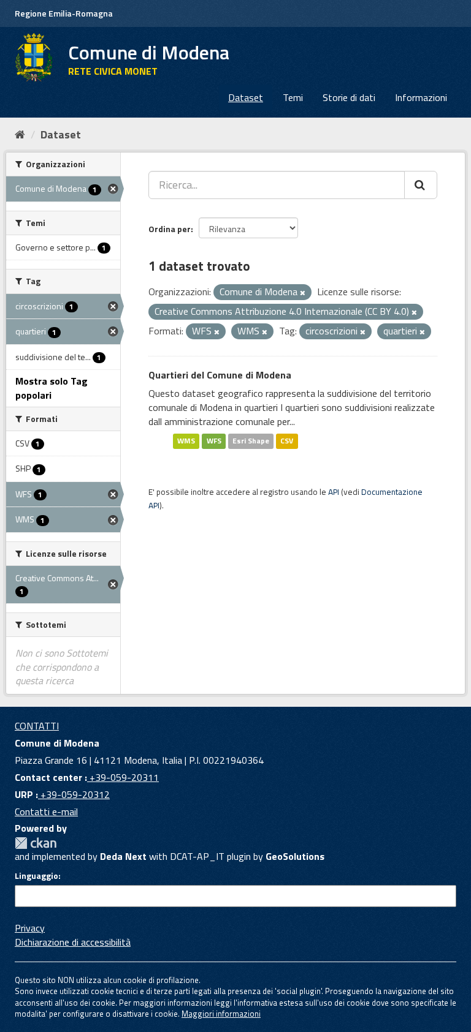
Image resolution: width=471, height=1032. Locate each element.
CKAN (35, 843)
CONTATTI (37, 725)
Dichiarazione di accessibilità (73, 942)
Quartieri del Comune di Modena (219, 374)
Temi (293, 97)
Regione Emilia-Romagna (64, 13)
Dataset (245, 97)
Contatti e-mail (46, 811)
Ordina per (169, 228)
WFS (214, 441)
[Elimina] (302, 293)
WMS (186, 441)
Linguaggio (36, 876)
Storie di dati (349, 97)
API (333, 492)
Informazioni (421, 97)
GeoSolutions (295, 856)
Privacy (30, 928)
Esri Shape (250, 441)
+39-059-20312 (74, 794)
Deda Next (123, 856)
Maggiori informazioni (221, 1014)
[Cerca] (420, 185)
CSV (286, 441)
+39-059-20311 (123, 777)
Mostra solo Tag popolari (51, 388)
